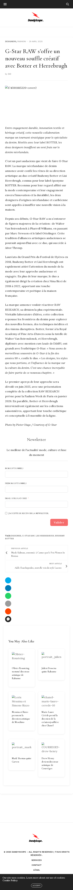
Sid (9, 74)
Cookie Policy (10, 880)
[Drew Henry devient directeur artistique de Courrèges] (51, 748)
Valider (59, 522)
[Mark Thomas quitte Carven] (21, 748)
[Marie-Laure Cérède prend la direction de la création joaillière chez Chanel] (51, 701)
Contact (37, 865)
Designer (16, 536)
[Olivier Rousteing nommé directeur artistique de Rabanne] (21, 658)
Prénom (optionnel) (15, 483)
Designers (10, 41)
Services (36, 860)
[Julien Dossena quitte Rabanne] (51, 658)
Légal (36, 870)
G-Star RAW (28, 536)
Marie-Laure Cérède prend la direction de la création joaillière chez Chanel (50, 719)
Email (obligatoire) (16, 498)
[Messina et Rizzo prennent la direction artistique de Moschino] (21, 701)
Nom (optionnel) (14, 468)
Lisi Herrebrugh (45, 536)
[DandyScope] (36, 17)
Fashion (21, 41)
